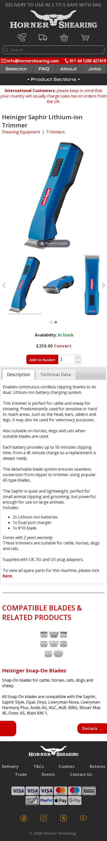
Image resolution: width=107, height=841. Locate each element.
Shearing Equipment (21, 132)
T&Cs (38, 766)
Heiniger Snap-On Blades (34, 670)
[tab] (18, 374)
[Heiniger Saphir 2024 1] (58, 285)
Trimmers (55, 132)
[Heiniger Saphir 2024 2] (92, 285)
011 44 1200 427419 (87, 61)
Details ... (92, 728)
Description (18, 374)
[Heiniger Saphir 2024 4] (24, 285)
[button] (77, 357)
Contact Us (81, 774)
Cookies (67, 766)
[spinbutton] (66, 359)
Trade (21, 774)
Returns (97, 766)
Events (48, 774)
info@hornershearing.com (32, 61)
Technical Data (55, 374)
